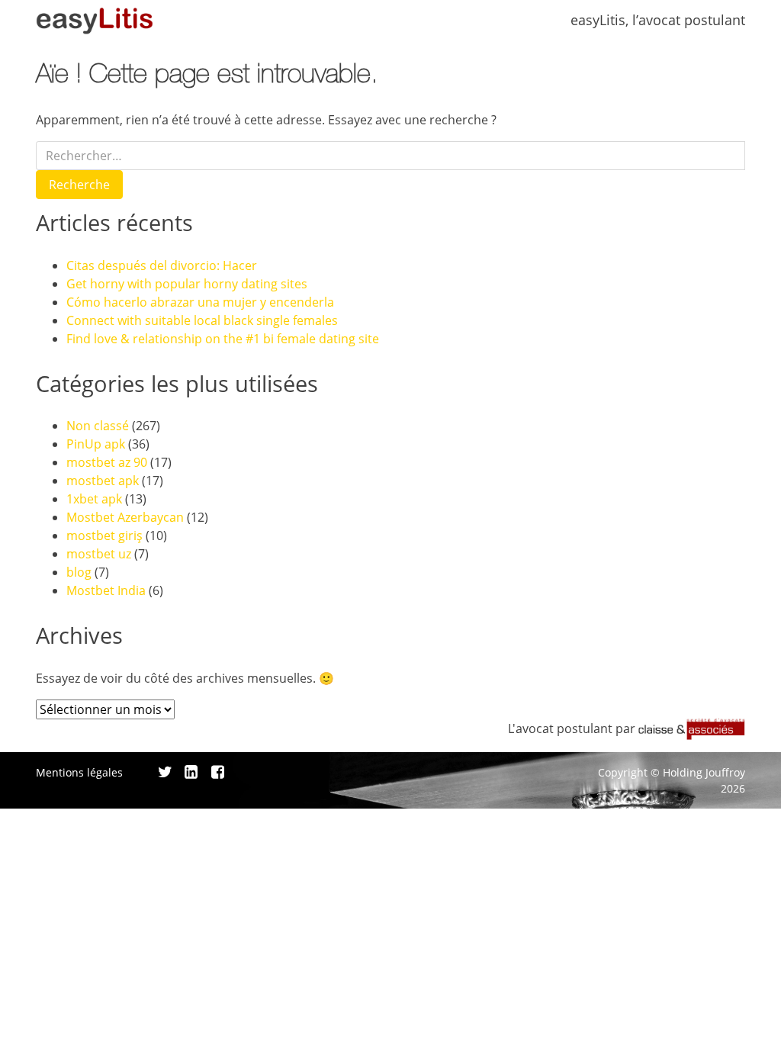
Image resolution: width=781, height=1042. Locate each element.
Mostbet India (106, 590)
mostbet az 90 (106, 462)
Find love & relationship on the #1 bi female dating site (222, 338)
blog (79, 572)
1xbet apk (94, 498)
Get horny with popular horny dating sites (186, 283)
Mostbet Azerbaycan (125, 517)
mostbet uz (98, 553)
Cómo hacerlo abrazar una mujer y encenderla (200, 302)
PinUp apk (95, 444)
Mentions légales (79, 772)
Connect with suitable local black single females (202, 320)
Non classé (97, 425)
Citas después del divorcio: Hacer (161, 265)
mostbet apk (102, 480)
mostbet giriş (104, 535)
